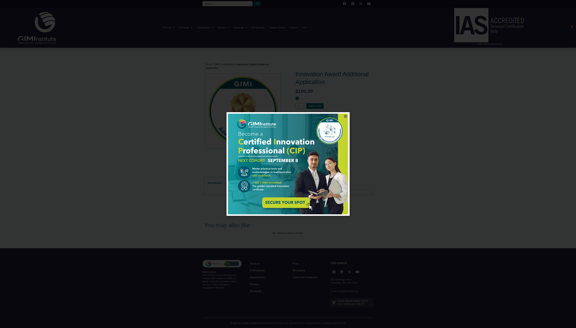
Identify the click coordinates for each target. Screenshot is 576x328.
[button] (345, 116)
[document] (288, 164)
